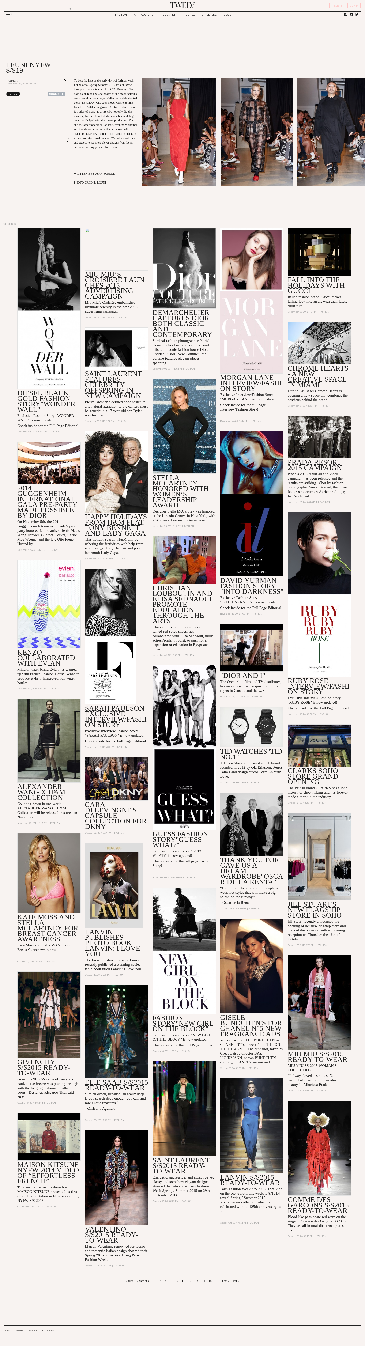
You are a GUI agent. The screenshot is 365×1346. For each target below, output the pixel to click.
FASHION (121, 14)
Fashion (12, 80)
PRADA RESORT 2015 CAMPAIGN (315, 465)
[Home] (182, 5)
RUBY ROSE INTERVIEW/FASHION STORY (318, 686)
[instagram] (351, 14)
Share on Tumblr (56, 94)
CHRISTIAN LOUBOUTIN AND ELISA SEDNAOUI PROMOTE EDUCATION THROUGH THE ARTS (182, 604)
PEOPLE (189, 14)
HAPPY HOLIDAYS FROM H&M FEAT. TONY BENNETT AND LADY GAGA (116, 525)
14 (203, 1280)
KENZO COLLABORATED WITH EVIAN (46, 657)
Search (8, 14)
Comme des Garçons (317, 1221)
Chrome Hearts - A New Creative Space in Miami (318, 376)
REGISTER (337, 5)
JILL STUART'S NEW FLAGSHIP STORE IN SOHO (315, 909)
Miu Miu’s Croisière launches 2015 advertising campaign (114, 285)
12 (189, 1280)
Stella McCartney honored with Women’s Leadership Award (181, 491)
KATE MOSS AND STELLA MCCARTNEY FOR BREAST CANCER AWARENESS (47, 928)
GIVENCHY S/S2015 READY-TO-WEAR (43, 1067)
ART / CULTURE (143, 14)
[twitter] (356, 14)
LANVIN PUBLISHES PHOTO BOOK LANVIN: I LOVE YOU (112, 943)
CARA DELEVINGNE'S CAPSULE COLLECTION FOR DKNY (116, 815)
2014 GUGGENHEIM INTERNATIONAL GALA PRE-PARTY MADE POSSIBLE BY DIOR (47, 501)
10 (176, 1280)
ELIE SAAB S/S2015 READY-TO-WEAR (116, 1085)
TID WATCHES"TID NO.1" (251, 754)
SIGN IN (354, 5)
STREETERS (209, 14)
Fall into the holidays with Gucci (316, 285)
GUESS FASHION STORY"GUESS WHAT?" (180, 839)
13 (196, 1280)
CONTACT (20, 1330)
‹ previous (143, 1280)
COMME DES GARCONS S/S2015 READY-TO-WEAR (318, 1205)
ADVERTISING (48, 1330)
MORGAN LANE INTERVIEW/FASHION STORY (251, 383)
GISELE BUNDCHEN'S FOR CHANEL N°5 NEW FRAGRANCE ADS (251, 1025)
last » (236, 1280)
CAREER (33, 1330)
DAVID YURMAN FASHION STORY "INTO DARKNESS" (251, 585)
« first (129, 1280)
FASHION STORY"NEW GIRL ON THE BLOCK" (183, 1023)
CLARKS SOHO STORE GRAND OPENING (313, 776)
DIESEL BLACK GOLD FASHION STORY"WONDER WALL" (46, 401)
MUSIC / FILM (168, 14)
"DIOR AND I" (242, 675)
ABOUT (8, 1330)
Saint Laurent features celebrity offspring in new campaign (113, 385)
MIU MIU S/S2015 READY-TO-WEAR (317, 1056)
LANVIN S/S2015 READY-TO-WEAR (250, 1180)
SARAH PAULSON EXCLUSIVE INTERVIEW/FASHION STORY (116, 716)
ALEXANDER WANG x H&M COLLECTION (41, 792)
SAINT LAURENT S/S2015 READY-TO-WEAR (181, 1165)
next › (225, 1280)
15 (210, 1280)
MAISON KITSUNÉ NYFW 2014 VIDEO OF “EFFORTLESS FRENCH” (48, 1173)
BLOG (228, 14)
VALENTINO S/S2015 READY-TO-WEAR (111, 1234)
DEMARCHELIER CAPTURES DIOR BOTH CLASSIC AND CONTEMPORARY (182, 323)
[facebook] (345, 14)
